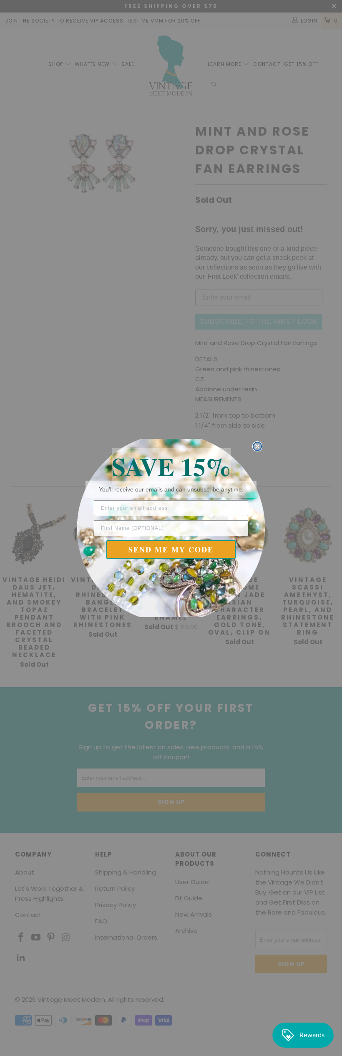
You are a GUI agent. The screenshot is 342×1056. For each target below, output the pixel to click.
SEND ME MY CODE (171, 549)
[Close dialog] (257, 446)
